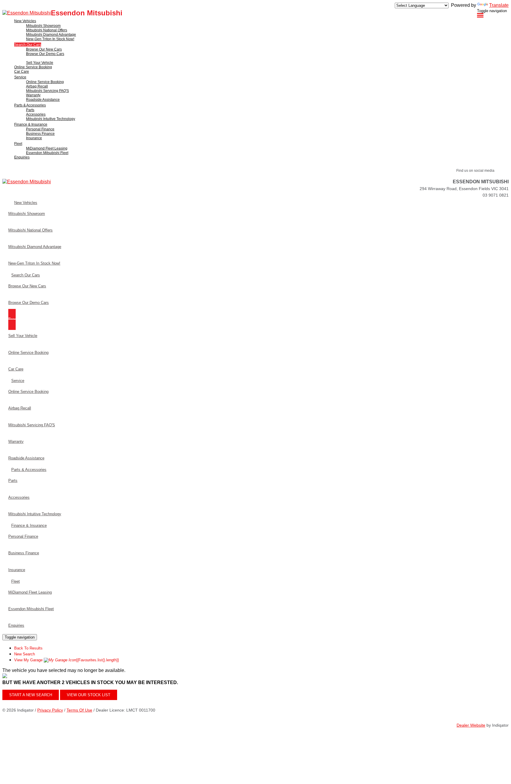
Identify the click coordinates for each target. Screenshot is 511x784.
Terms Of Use (79, 710)
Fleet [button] (18, 144)
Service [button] (20, 77)
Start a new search (30, 695)
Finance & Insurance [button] (30, 124)
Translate (499, 5)
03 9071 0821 (496, 195)
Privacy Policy (50, 710)
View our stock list (88, 695)
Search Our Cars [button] (27, 45)
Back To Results (28, 648)
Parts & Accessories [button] (30, 105)
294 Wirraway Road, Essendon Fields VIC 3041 (464, 188)
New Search (24, 654)
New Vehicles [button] (25, 21)
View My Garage (66, 660)
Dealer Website (471, 725)
